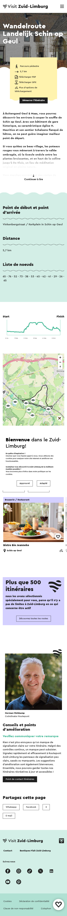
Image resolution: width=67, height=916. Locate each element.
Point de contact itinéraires (20, 779)
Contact (7, 851)
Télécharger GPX (27, 82)
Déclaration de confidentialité (34, 901)
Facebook (31, 807)
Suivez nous (9, 862)
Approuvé (25, 483)
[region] (33, 403)
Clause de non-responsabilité (18, 908)
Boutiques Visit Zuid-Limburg (35, 851)
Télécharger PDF (27, 77)
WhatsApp (11, 807)
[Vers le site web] (61, 550)
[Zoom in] (60, 357)
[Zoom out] (60, 362)
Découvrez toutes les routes (33, 618)
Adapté (43, 483)
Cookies (7, 901)
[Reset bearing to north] (60, 366)
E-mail (9, 816)
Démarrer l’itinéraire (33, 100)
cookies (9, 474)
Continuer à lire (33, 179)
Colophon (46, 908)
